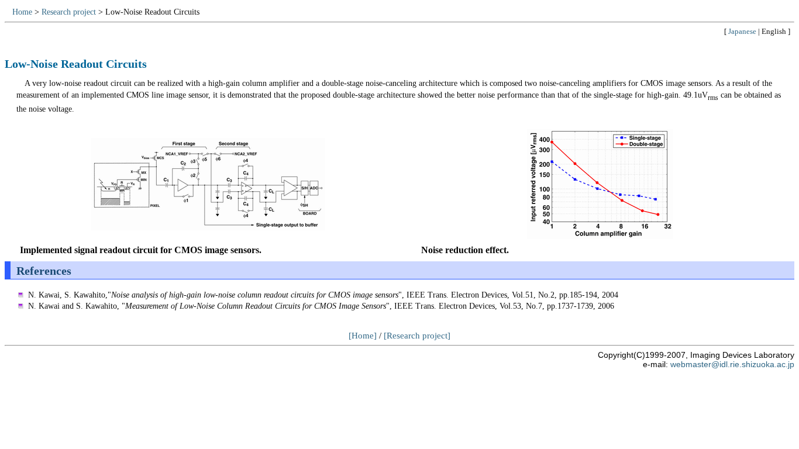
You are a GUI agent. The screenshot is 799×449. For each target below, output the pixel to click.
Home (22, 12)
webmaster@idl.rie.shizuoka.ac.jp (732, 364)
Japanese (742, 31)
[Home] (363, 335)
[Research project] (417, 335)
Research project (69, 12)
